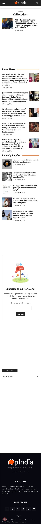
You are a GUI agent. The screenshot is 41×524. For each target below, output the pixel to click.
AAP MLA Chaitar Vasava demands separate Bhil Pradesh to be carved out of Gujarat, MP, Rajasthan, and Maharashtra (26, 24)
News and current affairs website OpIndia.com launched (26, 161)
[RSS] (18, 509)
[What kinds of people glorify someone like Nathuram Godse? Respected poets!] (7, 202)
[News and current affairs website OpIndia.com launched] (7, 163)
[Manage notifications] (5, 519)
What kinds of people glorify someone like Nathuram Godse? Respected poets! (25, 201)
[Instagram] (12, 509)
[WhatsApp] (28, 509)
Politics (5, 28)
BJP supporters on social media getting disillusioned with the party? (25, 188)
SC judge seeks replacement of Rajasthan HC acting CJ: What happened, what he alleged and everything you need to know (14, 112)
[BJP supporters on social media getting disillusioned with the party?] (7, 189)
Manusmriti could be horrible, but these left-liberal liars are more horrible (24, 175)
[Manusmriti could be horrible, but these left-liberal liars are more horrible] (7, 176)
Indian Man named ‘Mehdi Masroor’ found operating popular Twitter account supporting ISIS (23, 214)
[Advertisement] (20, 344)
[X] (23, 509)
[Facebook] (7, 509)
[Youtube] (34, 509)
